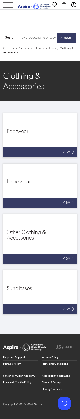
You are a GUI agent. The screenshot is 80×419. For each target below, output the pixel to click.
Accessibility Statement (56, 375)
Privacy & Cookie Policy (17, 382)
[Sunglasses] (40, 292)
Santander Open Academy (19, 375)
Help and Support (14, 357)
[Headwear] (40, 186)
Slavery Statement (52, 389)
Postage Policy (12, 363)
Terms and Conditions (55, 363)
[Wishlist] (54, 5)
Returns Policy (50, 357)
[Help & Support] (74, 5)
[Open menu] (8, 5)
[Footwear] (40, 135)
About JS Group (51, 382)
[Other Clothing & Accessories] (40, 239)
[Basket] (64, 5)
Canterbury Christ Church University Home (29, 48)
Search (10, 37)
